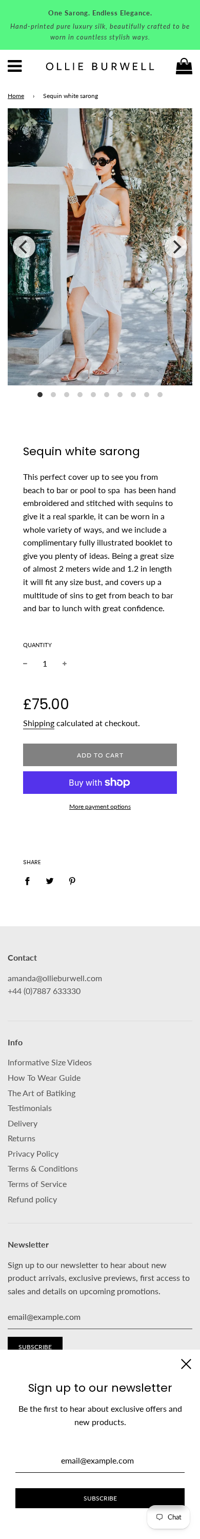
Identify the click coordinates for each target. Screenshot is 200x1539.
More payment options (100, 806)
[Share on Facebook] (30, 880)
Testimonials (30, 1108)
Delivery (22, 1123)
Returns (21, 1138)
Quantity (37, 644)
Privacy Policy (33, 1153)
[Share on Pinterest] (72, 880)
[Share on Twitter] (49, 880)
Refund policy (32, 1199)
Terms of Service (37, 1184)
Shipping (38, 723)
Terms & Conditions (43, 1168)
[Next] (176, 247)
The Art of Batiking (41, 1093)
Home (16, 96)
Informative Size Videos (50, 1062)
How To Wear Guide (44, 1077)
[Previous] (24, 247)
